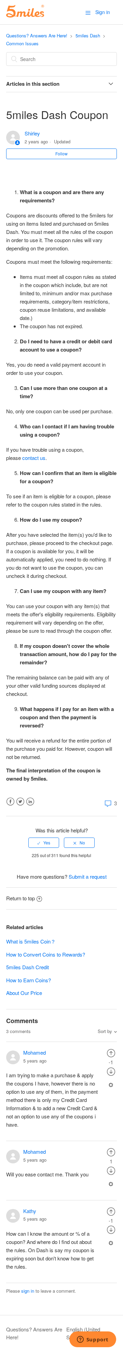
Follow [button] (61, 153)
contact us (33, 457)
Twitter (20, 801)
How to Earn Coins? (28, 980)
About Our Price (24, 992)
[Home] (25, 15)
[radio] (43, 843)
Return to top (20, 898)
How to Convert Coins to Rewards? (45, 954)
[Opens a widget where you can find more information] (92, 1340)
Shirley (32, 133)
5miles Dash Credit (27, 967)
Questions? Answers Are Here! (36, 35)
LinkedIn (30, 801)
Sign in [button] (102, 12)
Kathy (29, 1210)
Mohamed (34, 1052)
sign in (27, 1291)
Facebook (10, 801)
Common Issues (22, 43)
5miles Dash (88, 35)
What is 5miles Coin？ (31, 941)
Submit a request (88, 876)
